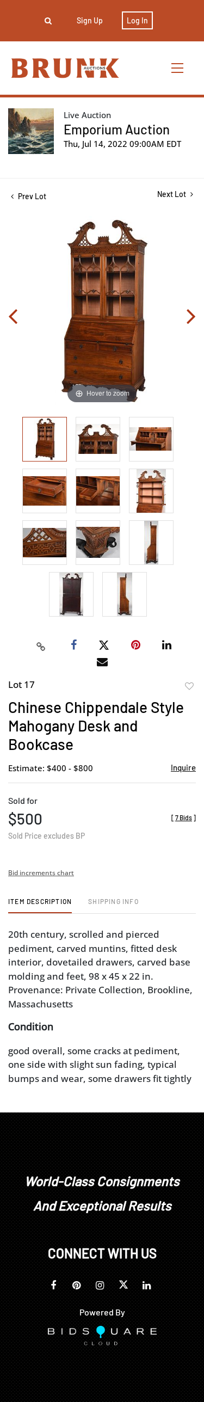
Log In (137, 20)
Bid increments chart (41, 872)
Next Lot (172, 194)
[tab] (40, 905)
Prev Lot (31, 196)
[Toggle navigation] (178, 68)
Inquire (183, 767)
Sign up (90, 20)
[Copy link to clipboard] (40, 645)
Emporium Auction (117, 129)
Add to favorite (189, 686)
